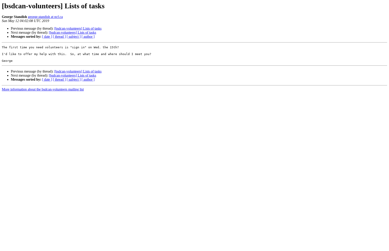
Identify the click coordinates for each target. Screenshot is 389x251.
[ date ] (47, 36)
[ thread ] (59, 36)
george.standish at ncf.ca (45, 17)
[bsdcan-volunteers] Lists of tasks (78, 28)
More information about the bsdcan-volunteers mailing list (43, 89)
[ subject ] (74, 36)
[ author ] (88, 36)
